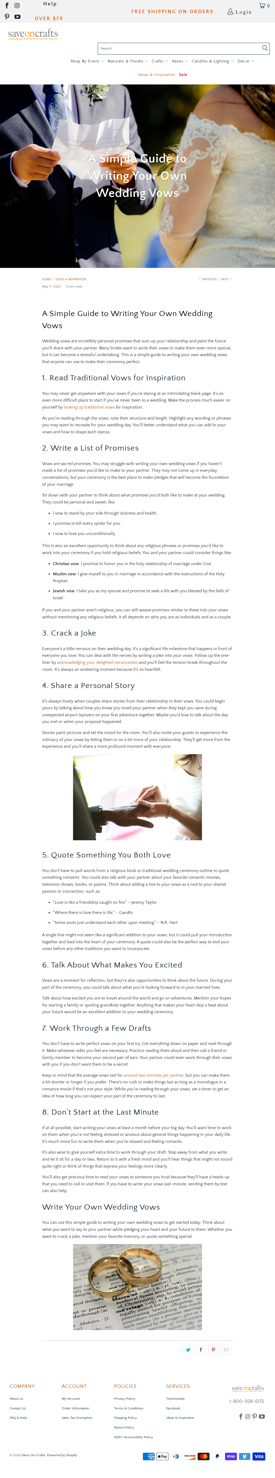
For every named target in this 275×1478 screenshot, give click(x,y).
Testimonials (175, 1399)
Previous (209, 279)
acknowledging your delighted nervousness (97, 662)
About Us (16, 1399)
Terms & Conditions (128, 1408)
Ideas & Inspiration (180, 1418)
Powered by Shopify (62, 1455)
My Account (71, 1399)
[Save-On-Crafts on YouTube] (18, 17)
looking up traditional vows (89, 407)
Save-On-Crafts (33, 1455)
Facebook (173, 1408)
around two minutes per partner (153, 1075)
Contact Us (18, 1408)
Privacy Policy (124, 1399)
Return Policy (124, 1427)
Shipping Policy (125, 1418)
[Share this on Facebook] (201, 1350)
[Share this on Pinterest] (213, 1350)
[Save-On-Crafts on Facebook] (7, 5)
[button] (87, 61)
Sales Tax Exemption (77, 1418)
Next (225, 279)
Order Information (75, 1408)
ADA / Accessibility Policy (133, 1437)
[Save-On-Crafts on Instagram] (17, 5)
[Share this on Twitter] (188, 1350)
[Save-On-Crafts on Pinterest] (7, 17)
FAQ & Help (18, 1418)
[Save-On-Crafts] (32, 34)
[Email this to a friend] (226, 1350)
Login (244, 11)
